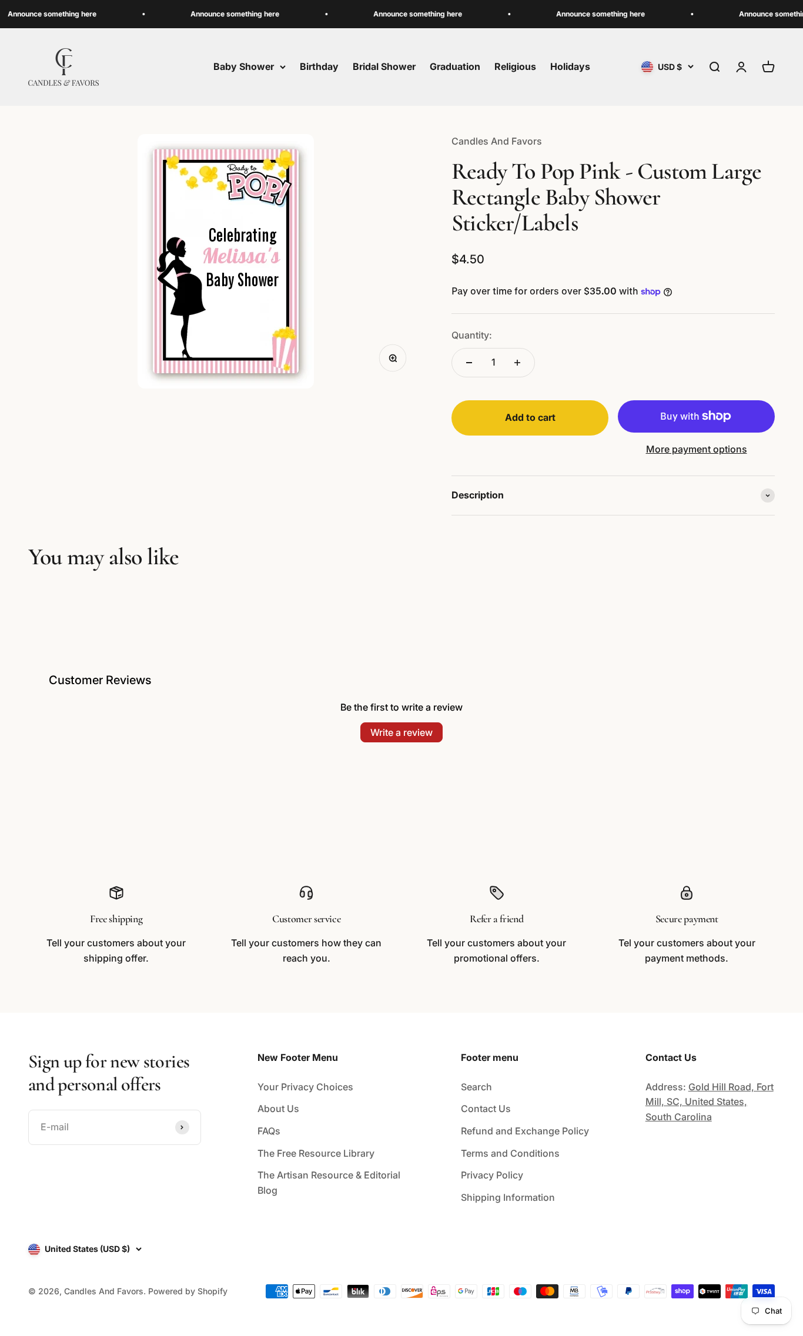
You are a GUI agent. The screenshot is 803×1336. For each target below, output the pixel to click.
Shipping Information (508, 1197)
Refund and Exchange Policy (525, 1131)
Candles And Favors (496, 141)
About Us (278, 1108)
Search (476, 1087)
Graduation (455, 66)
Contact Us (486, 1108)
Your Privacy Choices (305, 1087)
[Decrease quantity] (469, 363)
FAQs (268, 1131)
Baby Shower (243, 66)
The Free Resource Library (315, 1153)
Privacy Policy (492, 1175)
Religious (515, 66)
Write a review (401, 732)
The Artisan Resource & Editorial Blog (328, 1182)
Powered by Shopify (187, 1291)
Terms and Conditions (510, 1153)
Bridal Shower (384, 66)
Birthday (319, 66)
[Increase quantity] (517, 363)
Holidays (570, 66)
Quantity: (471, 335)
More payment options (696, 449)
